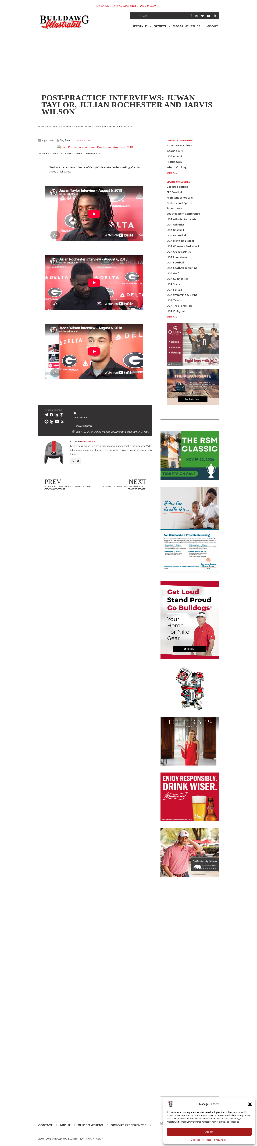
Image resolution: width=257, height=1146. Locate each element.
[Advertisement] (128, 62)
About (212, 26)
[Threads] (51, 422)
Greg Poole (65, 140)
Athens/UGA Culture (179, 145)
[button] (250, 1104)
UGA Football (84, 140)
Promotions (174, 208)
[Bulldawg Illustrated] (64, 26)
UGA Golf (173, 273)
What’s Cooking (177, 167)
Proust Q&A (174, 161)
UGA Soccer (174, 284)
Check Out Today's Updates (127, 6)
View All (172, 172)
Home (42, 126)
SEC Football (175, 192)
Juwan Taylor (141, 432)
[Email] (57, 422)
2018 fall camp (84, 432)
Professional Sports (179, 203)
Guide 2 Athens (90, 1125)
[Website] (73, 461)
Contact (45, 1125)
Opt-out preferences (201, 1139)
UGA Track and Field (179, 305)
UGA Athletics (176, 224)
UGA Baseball (175, 230)
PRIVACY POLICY (94, 1138)
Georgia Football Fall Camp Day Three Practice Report (124, 487)
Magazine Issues (186, 26)
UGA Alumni (174, 156)
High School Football (180, 197)
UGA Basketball (177, 235)
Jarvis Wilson (102, 432)
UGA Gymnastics (177, 278)
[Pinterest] (46, 422)
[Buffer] (61, 415)
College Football (177, 186)
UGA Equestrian (177, 257)
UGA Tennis (174, 300)
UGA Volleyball (176, 311)
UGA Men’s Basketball (181, 240)
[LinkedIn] (56, 415)
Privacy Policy (219, 1139)
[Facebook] (51, 415)
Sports (160, 26)
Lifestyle (139, 26)
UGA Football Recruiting (182, 268)
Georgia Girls (175, 151)
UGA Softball (175, 289)
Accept (209, 1131)
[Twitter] (47, 415)
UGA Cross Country (179, 251)
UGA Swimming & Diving (182, 295)
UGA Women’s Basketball (183, 246)
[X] (62, 422)
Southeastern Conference (183, 213)
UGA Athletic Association (183, 219)
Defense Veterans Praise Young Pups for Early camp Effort (67, 487)
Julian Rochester (121, 432)
